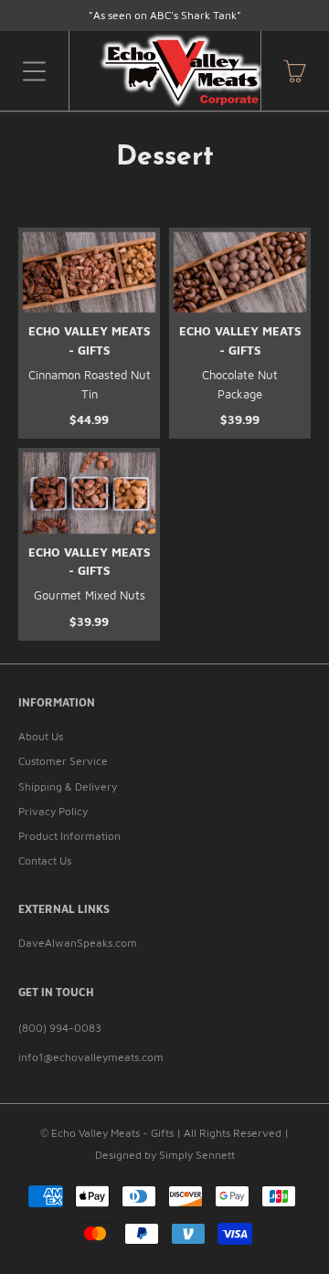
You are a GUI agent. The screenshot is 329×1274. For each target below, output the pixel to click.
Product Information (69, 836)
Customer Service (63, 761)
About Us (40, 736)
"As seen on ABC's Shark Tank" (165, 15)
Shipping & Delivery (67, 786)
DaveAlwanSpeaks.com (77, 943)
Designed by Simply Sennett (165, 1155)
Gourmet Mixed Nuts (89, 595)
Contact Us (44, 860)
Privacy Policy (53, 811)
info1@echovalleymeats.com (91, 1057)
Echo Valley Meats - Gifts (112, 1133)
